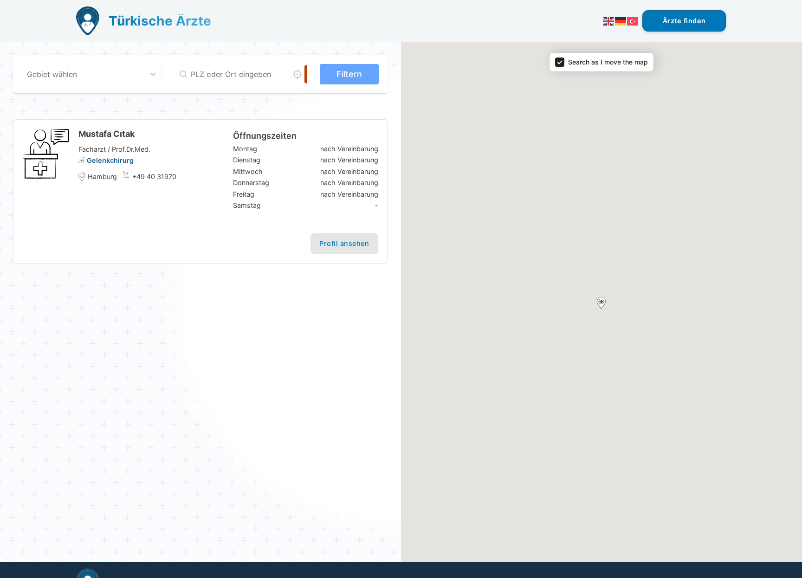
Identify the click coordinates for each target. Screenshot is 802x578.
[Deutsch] (621, 21)
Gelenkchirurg (110, 160)
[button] (601, 303)
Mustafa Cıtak (106, 134)
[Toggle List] (153, 74)
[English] (609, 21)
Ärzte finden (684, 21)
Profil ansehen (344, 243)
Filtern (349, 74)
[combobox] (83, 74)
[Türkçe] (633, 21)
